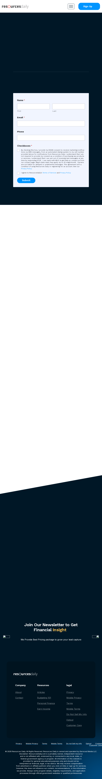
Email (21, 117)
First (19, 111)
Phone (20, 131)
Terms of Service (49, 173)
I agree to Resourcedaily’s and (46, 173)
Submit (26, 180)
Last (54, 111)
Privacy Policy (26, 169)
